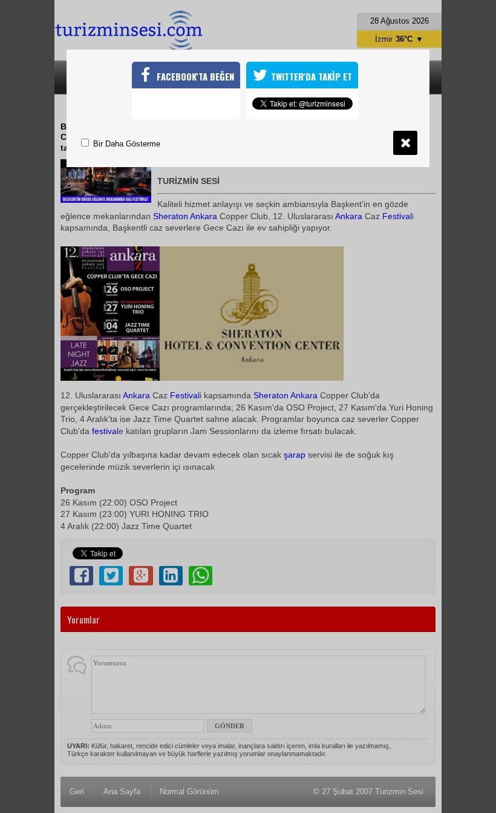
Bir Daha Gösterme (125, 143)
